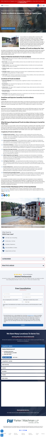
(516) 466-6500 (7, 354)
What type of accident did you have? (30, 299)
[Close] (45, 2)
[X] (4, 195)
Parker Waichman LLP (5, 188)
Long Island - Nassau (7, 346)
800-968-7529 (7, 191)
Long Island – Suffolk (7, 361)
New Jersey (5, 378)
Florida (4, 374)
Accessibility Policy (3, 434)
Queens (4, 368)
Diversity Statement (30, 434)
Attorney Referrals (23, 434)
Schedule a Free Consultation (8, 28)
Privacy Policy (37, 434)
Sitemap (43, 433)
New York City (5, 364)
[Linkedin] (7, 195)
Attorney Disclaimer (16, 434)
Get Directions (6, 357)
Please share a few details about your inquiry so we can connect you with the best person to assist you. (22, 305)
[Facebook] (2, 195)
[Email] (9, 195)
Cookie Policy (10, 434)
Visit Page (15, 357)
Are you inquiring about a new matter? (10, 299)
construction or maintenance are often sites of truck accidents (29, 93)
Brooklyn (4, 371)
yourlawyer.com (30, 315)
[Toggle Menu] (44, 5)
